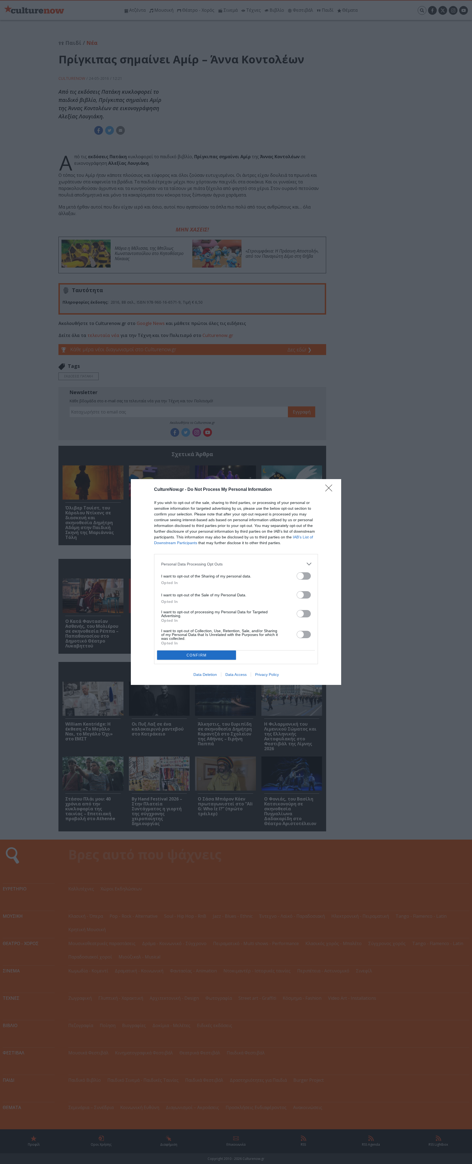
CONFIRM (197, 655)
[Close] (330, 490)
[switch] (304, 576)
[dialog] (236, 582)
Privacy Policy (267, 674)
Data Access (236, 674)
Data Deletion (205, 674)
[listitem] (236, 564)
